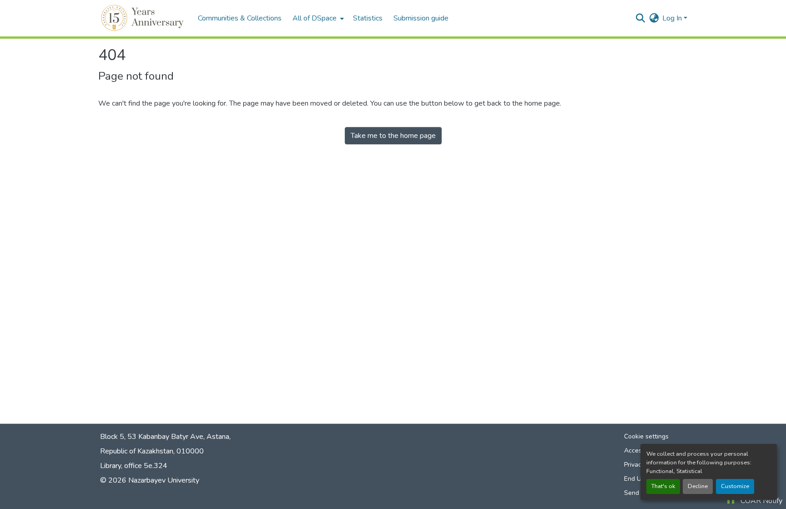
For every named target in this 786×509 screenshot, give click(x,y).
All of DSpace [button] (314, 18)
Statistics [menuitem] (368, 18)
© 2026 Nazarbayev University (149, 480)
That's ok (663, 486)
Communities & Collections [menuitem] (240, 18)
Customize (735, 486)
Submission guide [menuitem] (420, 18)
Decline (698, 486)
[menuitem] (317, 18)
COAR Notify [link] (761, 501)
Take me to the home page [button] (393, 136)
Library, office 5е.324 (133, 466)
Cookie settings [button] (646, 436)
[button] (143, 18)
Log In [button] (673, 18)
